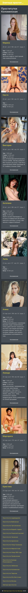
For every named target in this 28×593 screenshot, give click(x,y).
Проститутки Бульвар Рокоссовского (9, 561)
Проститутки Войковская (11, 522)
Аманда (6, 373)
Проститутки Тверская (10, 573)
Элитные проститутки (9, 585)
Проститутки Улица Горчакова (12, 544)
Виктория (7, 145)
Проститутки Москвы (9, 581)
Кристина (7, 486)
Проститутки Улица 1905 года (12, 552)
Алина (5, 309)
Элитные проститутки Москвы (13, 2)
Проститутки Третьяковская (12, 525)
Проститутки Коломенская (11, 569)
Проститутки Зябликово (10, 565)
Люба (5, 259)
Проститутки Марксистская (11, 548)
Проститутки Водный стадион (12, 529)
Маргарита (8, 436)
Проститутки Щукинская (10, 541)
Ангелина (7, 203)
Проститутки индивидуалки (11, 518)
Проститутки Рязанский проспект (13, 533)
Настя (5, 95)
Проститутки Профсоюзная (11, 556)
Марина (6, 43)
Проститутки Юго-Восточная (12, 577)
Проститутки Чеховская (10, 537)
